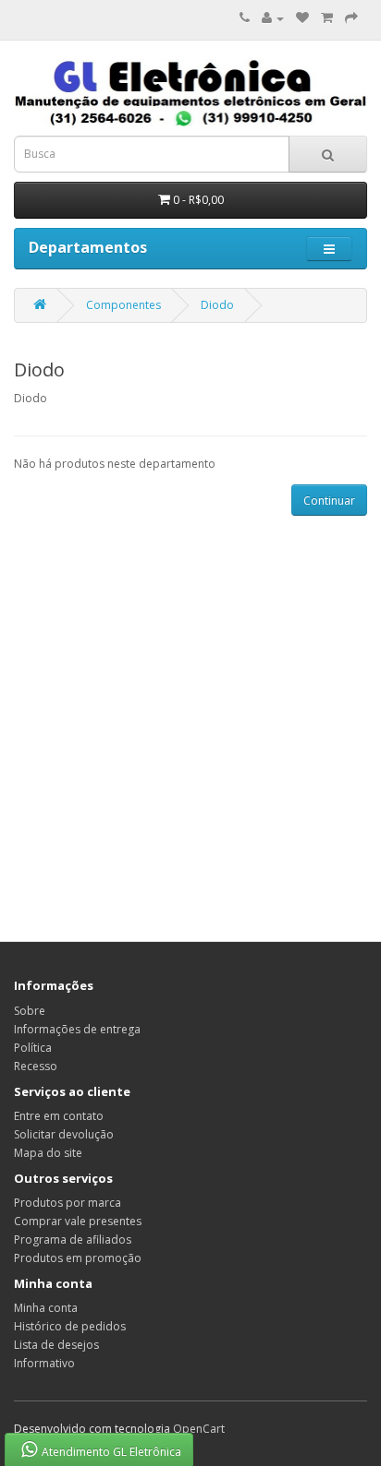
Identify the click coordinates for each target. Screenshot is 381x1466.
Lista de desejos (56, 1345)
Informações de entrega (77, 1029)
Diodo (217, 305)
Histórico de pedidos (70, 1326)
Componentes (123, 305)
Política (33, 1047)
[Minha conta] (273, 18)
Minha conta (46, 1308)
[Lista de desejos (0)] (302, 18)
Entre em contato (59, 1116)
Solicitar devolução (64, 1134)
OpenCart (199, 1428)
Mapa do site (48, 1153)
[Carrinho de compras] (327, 18)
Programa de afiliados (72, 1239)
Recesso (35, 1066)
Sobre (29, 1011)
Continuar (329, 500)
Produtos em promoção (77, 1258)
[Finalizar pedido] (351, 18)
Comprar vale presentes (77, 1221)
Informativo (44, 1363)
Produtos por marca (67, 1202)
